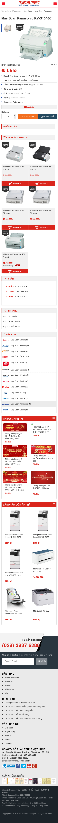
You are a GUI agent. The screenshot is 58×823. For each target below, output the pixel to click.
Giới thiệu (9, 727)
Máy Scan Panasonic (43, 11)
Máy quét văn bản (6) (11, 321)
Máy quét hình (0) (10, 316)
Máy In (8, 685)
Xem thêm (30, 107)
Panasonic (16, 11)
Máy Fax (9, 681)
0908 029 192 (21, 297)
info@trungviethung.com (19, 760)
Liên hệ (8, 743)
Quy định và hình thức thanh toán (20, 702)
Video (7, 739)
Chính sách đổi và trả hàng (17, 714)
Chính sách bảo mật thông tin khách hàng (23, 718)
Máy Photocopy (12, 677)
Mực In (8, 693)
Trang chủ (5, 11)
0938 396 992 (21, 286)
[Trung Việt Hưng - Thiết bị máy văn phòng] (28, 3)
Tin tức (8, 735)
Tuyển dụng (10, 731)
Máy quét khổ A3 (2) (11, 326)
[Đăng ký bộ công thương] (8, 765)
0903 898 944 (22, 291)
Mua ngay (28, 116)
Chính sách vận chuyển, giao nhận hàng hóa (25, 706)
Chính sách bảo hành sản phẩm (19, 710)
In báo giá (48, 116)
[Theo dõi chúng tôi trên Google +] (34, 765)
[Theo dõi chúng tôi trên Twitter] (23, 765)
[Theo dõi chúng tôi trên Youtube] (29, 765)
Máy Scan (28, 11)
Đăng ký (41, 661)
